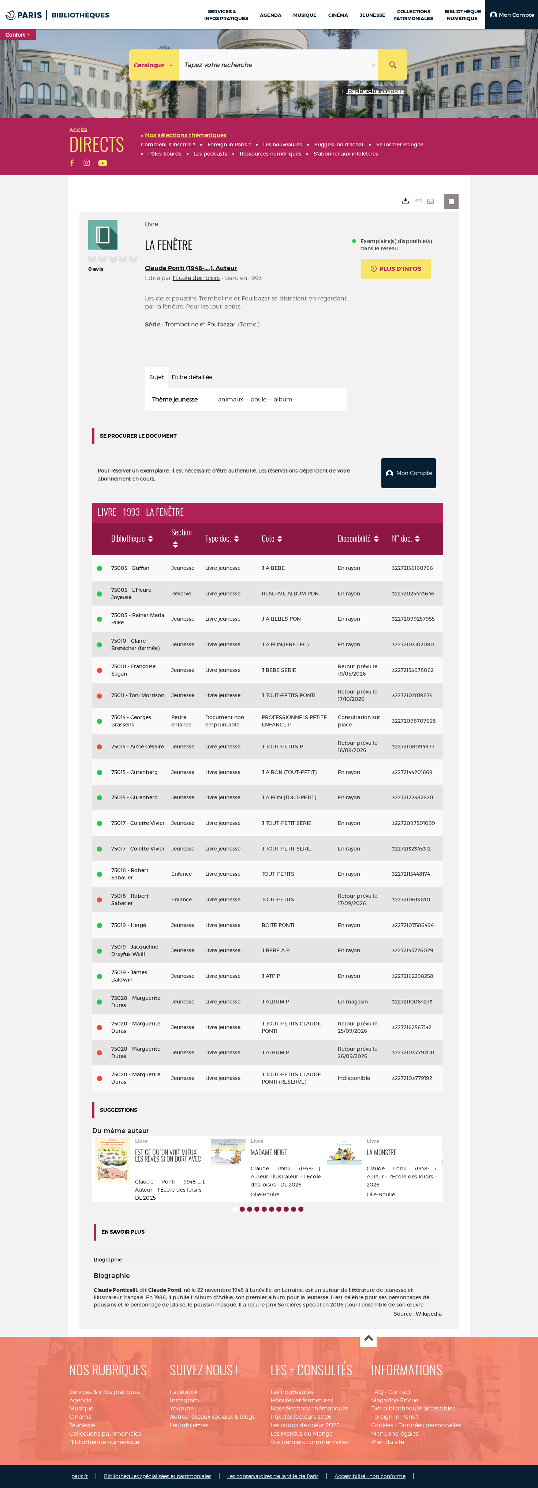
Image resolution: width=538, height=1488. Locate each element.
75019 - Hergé (128, 925)
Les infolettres (189, 1425)
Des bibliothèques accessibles (413, 1408)
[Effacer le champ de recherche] (374, 65)
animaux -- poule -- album (255, 399)
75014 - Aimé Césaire (137, 746)
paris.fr (79, 1476)
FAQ (377, 1391)
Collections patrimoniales (105, 1433)
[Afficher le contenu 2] (242, 1209)
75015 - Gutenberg (134, 772)
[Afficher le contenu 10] (300, 1209)
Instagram (184, 1400)
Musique (81, 1408)
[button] (511, 14)
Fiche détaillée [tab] (192, 377)
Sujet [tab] (156, 377)
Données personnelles (429, 1425)
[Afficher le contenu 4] (256, 1209)
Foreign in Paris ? (395, 1416)
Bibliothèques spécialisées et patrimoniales (157, 1476)
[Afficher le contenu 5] (264, 1209)
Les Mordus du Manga (301, 1433)
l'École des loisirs (196, 277)
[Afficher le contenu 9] (293, 1209)
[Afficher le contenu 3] (249, 1209)
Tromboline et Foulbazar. (200, 324)
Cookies (382, 1425)
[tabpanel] (245, 400)
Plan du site (387, 1442)
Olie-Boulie (265, 1194)
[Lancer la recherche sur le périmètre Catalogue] (392, 65)
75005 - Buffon (130, 568)
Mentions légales (394, 1433)
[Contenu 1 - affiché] (235, 1209)
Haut (368, 1339)
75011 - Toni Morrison (137, 695)
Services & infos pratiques (104, 1391)
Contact (399, 1391)
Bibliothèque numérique (104, 1442)
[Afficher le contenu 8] (286, 1209)
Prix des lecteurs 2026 (301, 1416)
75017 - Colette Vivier (138, 823)
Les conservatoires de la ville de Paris (272, 1476)
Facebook (184, 1391)
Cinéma (80, 1416)
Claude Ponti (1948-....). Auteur (191, 268)
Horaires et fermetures (301, 1400)
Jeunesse (82, 1425)
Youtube (182, 1408)
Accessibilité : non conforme (370, 1476)
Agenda (80, 1400)
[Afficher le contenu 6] (271, 1209)
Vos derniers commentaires (309, 1442)
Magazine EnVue (394, 1400)
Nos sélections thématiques (309, 1408)
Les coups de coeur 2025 (305, 1425)
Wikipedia (429, 1314)
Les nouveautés (291, 1391)
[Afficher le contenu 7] (278, 1209)
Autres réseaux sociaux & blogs (212, 1416)
